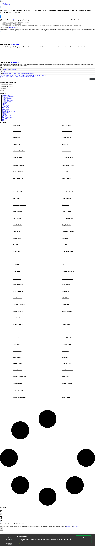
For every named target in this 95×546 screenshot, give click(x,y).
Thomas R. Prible (66, 344)
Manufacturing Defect (6, 107)
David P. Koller (66, 284)
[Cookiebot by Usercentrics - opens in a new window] (9, 544)
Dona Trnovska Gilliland (68, 218)
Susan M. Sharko (17, 363)
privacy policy (68, 526)
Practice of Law (5, 110)
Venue (3, 119)
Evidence (3, 104)
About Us (4, 3)
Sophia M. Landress (18, 291)
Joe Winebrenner (17, 404)
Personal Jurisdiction (5, 109)
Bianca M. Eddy (17, 198)
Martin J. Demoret (66, 185)
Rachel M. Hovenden (67, 251)
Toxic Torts (4, 116)
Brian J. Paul (65, 331)
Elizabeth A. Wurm (67, 404)
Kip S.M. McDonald (67, 311)
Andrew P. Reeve (17, 351)
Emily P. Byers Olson (67, 157)
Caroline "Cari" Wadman (19, 390)
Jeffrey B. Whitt (66, 397)
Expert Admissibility (5, 105)
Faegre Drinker (12, 27)
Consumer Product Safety (6, 101)
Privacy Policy (2, 524)
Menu (1, 1)
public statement (14, 19)
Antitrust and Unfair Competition (8, 96)
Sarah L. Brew (15, 44)
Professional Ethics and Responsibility (8, 111)
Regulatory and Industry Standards (28, 73)
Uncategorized (4, 118)
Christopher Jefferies (67, 258)
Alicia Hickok (16, 251)
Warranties (4, 120)
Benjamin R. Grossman (68, 231)
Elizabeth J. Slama (66, 363)
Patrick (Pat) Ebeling (67, 191)
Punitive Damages (5, 112)
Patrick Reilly (65, 351)
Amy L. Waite (65, 390)
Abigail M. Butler (17, 157)
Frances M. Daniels (18, 185)
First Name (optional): (4, 84)
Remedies (4, 114)
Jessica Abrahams (66, 125)
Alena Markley (65, 304)
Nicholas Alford (17, 131)
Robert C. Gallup (66, 211)
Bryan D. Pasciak (17, 331)
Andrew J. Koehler (18, 284)
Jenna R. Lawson (17, 298)
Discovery (4, 103)
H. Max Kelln (16, 271)
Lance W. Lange (66, 291)
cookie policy (75, 526)
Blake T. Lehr (65, 298)
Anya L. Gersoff (17, 218)
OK (83, 537)
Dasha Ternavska (17, 383)
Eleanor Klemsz (17, 279)
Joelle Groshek (15, 62)
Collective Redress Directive (7, 98)
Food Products (19, 73)
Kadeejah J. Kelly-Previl (68, 271)
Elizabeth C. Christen (18, 171)
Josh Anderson (16, 137)
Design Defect (4, 102)
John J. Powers (17, 344)
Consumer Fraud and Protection (7, 100)
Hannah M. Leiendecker (19, 304)
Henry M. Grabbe (66, 225)
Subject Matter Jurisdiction (6, 115)
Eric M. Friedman (17, 211)
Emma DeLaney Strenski (19, 376)
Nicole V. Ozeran (66, 324)
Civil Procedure (5, 97)
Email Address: (2, 88)
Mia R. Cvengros (66, 178)
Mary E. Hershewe (17, 244)
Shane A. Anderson (67, 131)
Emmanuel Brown (66, 151)
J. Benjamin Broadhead (19, 151)
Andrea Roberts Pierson (68, 337)
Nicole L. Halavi (17, 238)
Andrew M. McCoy (18, 311)
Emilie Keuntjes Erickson (19, 205)
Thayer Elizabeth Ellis (67, 198)
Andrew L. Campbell (18, 165)
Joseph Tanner (65, 376)
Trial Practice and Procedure (7, 117)
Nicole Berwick (17, 144)
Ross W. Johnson (17, 264)
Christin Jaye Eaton (18, 191)
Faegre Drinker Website (6, 4)
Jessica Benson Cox (18, 178)
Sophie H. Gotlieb (17, 225)
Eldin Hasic (65, 238)
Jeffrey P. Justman (66, 264)
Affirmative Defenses (6, 95)
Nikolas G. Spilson (17, 370)
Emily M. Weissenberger (19, 397)
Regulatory (5, 71)
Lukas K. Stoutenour (67, 370)
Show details (19, 543)
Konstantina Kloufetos (67, 279)
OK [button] (78, 526)
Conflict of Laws (5, 99)
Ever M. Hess (65, 244)
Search (1, 77)
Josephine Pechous (17, 337)
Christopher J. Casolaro (68, 165)
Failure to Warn (5, 106)
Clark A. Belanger (66, 137)
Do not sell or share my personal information (83, 541)
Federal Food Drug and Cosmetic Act (9, 73)
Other (3, 108)
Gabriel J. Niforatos (18, 324)
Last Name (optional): (4, 86)
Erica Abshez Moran (67, 317)
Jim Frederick (65, 205)
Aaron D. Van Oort (67, 383)
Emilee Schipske (17, 357)
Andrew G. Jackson (18, 258)
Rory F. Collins (66, 171)
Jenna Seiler (65, 357)
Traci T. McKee (17, 317)
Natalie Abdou (16, 125)
